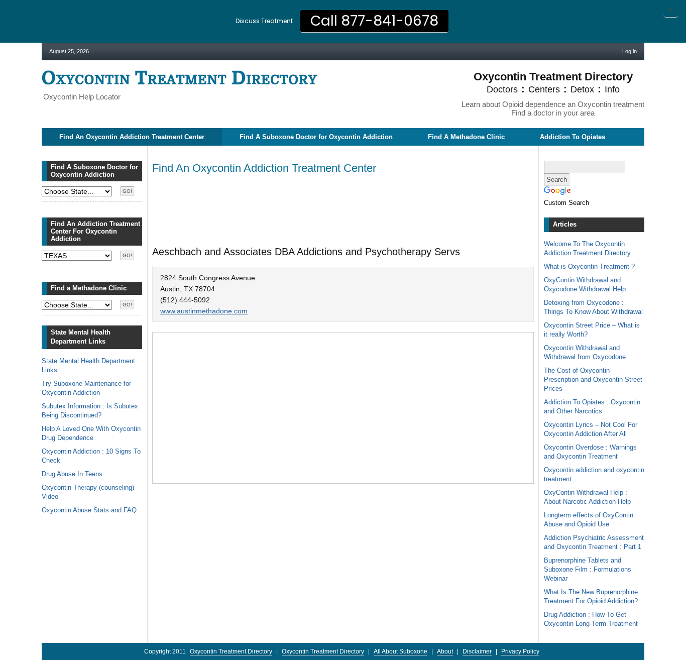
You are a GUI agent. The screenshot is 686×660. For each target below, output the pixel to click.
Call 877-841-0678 (374, 21)
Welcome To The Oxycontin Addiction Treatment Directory (587, 248)
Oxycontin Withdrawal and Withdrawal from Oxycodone (585, 352)
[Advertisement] (335, 209)
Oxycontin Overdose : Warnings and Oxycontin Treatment (590, 452)
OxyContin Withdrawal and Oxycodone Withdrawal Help (585, 284)
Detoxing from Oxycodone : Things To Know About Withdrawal (593, 307)
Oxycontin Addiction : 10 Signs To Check (91, 456)
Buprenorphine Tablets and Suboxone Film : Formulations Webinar (587, 569)
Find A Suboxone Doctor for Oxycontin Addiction (316, 137)
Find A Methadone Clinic (466, 137)
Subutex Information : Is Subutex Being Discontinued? (90, 410)
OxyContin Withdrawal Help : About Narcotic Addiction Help (587, 497)
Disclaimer (477, 651)
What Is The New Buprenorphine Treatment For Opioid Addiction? (591, 596)
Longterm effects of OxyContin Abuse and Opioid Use (588, 519)
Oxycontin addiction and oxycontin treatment (594, 474)
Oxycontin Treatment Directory (179, 77)
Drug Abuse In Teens (72, 474)
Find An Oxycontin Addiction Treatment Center (131, 137)
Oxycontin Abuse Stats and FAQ (89, 510)
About (445, 651)
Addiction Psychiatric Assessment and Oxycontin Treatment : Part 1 (594, 542)
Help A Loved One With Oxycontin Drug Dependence (91, 433)
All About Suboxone (400, 651)
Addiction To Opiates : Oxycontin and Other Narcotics (592, 406)
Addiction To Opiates (572, 137)
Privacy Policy (520, 651)
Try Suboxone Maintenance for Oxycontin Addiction (86, 388)
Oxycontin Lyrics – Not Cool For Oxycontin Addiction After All (590, 429)
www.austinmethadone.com (204, 311)
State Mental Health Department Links (88, 365)
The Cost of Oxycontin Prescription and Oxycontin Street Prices (593, 379)
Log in (629, 51)
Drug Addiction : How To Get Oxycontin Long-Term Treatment (591, 619)
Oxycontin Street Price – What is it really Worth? (592, 329)
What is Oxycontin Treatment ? (589, 266)
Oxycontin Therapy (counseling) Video (88, 492)
